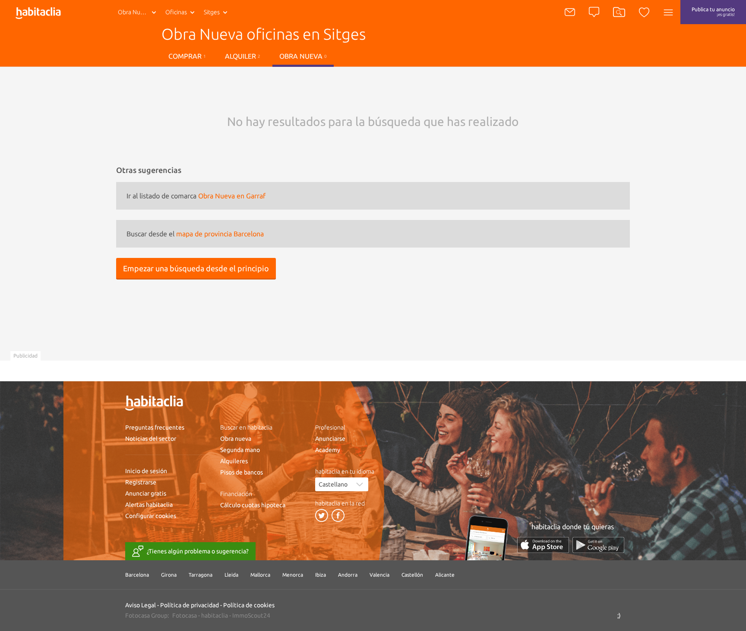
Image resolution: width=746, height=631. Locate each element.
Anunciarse (330, 438)
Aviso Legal (140, 605)
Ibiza (320, 575)
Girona (169, 575)
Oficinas (176, 12)
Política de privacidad (189, 605)
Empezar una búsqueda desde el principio (196, 268)
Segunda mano (240, 449)
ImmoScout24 (251, 615)
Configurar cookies (150, 515)
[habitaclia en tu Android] (598, 545)
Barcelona (137, 575)
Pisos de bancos (241, 472)
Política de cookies (249, 605)
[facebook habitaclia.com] (338, 515)
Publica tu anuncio (713, 11)
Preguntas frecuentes (154, 427)
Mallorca (260, 575)
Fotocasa (184, 615)
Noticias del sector (150, 438)
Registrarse (140, 482)
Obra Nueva (134, 12)
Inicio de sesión (146, 471)
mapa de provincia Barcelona (220, 234)
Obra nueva (235, 438)
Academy (327, 449)
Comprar (187, 56)
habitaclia (214, 615)
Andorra (347, 575)
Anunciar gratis (145, 493)
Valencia (379, 575)
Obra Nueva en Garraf (232, 196)
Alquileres (234, 461)
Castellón (412, 575)
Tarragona (200, 575)
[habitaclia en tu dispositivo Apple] (543, 545)
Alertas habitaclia (149, 504)
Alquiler (242, 56)
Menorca (292, 575)
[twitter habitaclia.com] (321, 515)
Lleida (231, 575)
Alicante (445, 575)
